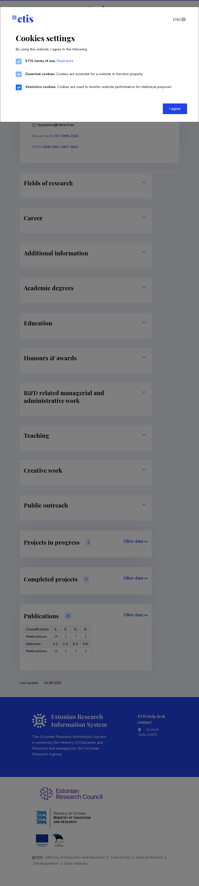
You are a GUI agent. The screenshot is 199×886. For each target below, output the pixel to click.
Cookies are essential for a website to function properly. (84, 74)
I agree (175, 108)
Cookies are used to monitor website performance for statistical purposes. (98, 87)
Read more (65, 61)
